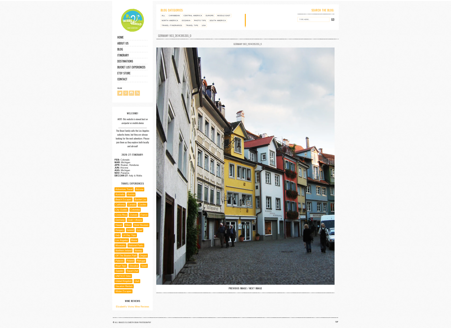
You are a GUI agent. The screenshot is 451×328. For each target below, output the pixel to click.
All (163, 16)
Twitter (119, 93)
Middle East (223, 16)
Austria (131, 194)
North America (170, 20)
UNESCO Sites (123, 276)
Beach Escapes (123, 199)
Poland (130, 260)
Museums (120, 245)
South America (218, 20)
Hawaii (118, 225)
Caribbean (174, 16)
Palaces (119, 260)
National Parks (135, 245)
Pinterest (125, 93)
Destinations (125, 61)
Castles (142, 204)
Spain (144, 266)
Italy (117, 235)
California (120, 204)
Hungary (119, 230)
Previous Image (238, 288)
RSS (137, 93)
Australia (119, 194)
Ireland (130, 230)
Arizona (139, 189)
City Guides (121, 209)
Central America (193, 16)
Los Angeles (121, 240)
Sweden (119, 271)
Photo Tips (200, 20)
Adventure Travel (124, 189)
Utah (137, 281)
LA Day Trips (129, 235)
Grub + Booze (135, 220)
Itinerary (123, 55)
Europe (210, 16)
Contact (122, 79)
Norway (138, 250)
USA (204, 25)
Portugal (141, 260)
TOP (336, 321)
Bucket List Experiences (131, 67)
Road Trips (120, 266)
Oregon (143, 255)
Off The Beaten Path (126, 255)
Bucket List (140, 199)
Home (120, 37)
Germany (120, 220)
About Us (122, 43)
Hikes (128, 225)
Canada (132, 204)
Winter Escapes (123, 291)
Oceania (186, 20)
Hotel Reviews (141, 225)
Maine (134, 240)
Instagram (131, 93)
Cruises (133, 215)
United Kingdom (123, 281)
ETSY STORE (123, 73)
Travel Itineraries (172, 25)
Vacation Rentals (124, 286)
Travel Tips (192, 25)
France (143, 215)
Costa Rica (121, 215)
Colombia (135, 209)
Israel (139, 230)
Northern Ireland (123, 250)
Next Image (255, 288)
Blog (120, 49)
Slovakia (133, 266)
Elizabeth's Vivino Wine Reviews (132, 306)
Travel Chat (132, 271)
